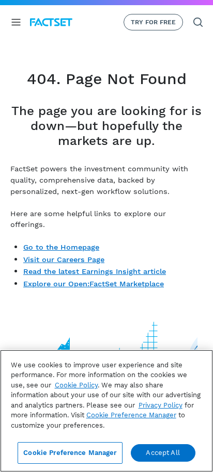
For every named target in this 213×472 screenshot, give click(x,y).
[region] (106, 411)
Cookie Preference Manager (69, 453)
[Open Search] (198, 22)
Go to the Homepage (61, 247)
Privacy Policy (160, 405)
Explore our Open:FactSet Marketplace (93, 284)
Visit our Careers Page (63, 259)
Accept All (162, 453)
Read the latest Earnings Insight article (94, 271)
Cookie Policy (76, 385)
